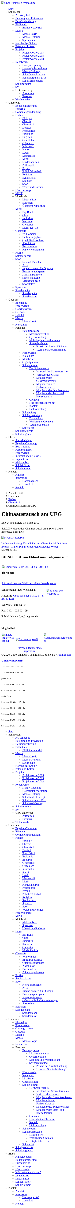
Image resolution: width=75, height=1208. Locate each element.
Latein (25, 152)
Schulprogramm (24, 434)
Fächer (19, 115)
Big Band (27, 212)
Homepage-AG (30, 480)
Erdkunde (27, 133)
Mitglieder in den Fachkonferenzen (45, 386)
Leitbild (19, 315)
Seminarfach (29, 177)
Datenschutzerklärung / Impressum (29, 649)
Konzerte (27, 221)
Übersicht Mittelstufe (33, 205)
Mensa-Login (29, 33)
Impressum (21, 477)
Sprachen (27, 202)
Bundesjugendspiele (33, 271)
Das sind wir (36, 418)
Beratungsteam (30, 330)
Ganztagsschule (24, 308)
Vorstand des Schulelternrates (52, 371)
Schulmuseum (23, 83)
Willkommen (29, 233)
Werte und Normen (32, 187)
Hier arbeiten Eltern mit (42, 402)
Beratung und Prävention (29, 18)
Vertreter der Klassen (47, 374)
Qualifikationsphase (33, 240)
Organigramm (30, 362)
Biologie (27, 118)
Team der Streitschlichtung (51, 349)
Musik (25, 158)
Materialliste (22, 462)
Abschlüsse (28, 243)
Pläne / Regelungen (33, 249)
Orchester (27, 224)
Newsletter (21, 324)
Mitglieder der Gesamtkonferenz (46, 379)
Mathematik (28, 155)
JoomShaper (64, 654)
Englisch (27, 136)
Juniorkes (27, 218)
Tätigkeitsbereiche (39, 424)
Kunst (25, 149)
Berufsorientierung (25, 21)
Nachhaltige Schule (26, 43)
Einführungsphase (32, 237)
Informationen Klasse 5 (28, 455)
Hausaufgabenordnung (34, 68)
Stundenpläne (22, 290)
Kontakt (33, 405)
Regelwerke (22, 61)
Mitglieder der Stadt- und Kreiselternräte (50, 395)
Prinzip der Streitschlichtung (51, 346)
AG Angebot (22, 15)
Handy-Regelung (31, 65)
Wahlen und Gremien (41, 421)
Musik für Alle (30, 227)
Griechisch (28, 143)
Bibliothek (21, 24)
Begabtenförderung (26, 105)
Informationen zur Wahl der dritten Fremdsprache (29, 583)
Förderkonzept (23, 190)
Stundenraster (29, 296)
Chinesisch (28, 124)
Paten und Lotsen (25, 46)
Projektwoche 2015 (33, 55)
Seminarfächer (23, 255)
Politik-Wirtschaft (32, 171)
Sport (25, 183)
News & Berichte (32, 262)
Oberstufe (20, 230)
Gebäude (20, 312)
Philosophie (28, 165)
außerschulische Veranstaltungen (31, 279)
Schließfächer (22, 465)
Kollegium (28, 355)
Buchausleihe (29, 246)
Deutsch (26, 127)
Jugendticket (22, 459)
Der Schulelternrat (39, 368)
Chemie (26, 121)
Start (10, 8)
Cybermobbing (37, 337)
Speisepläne (28, 40)
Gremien (34, 399)
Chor (25, 215)
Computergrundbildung (28, 111)
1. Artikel (27, 484)
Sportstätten (28, 283)
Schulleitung (29, 412)
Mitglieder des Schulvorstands (52, 390)
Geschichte (28, 140)
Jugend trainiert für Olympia (37, 268)
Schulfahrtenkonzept (33, 74)
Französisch (28, 130)
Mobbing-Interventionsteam (44, 340)
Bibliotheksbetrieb (32, 27)
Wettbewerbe (22, 99)
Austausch (28, 93)
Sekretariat (28, 427)
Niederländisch (30, 162)
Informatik (28, 146)
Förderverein (22, 305)
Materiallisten (29, 199)
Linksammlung (37, 409)
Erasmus (27, 96)
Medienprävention (39, 333)
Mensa (19, 30)
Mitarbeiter (28, 359)
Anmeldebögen (23, 440)
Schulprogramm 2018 (34, 77)
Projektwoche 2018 (33, 58)
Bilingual (20, 108)
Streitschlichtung (38, 343)
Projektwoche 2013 (33, 52)
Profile (19, 252)
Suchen (5, 549)
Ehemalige (21, 302)
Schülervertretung (32, 415)
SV (17, 86)
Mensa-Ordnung (31, 36)
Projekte (19, 49)
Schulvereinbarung (32, 80)
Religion (27, 174)
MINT (18, 193)
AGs (25, 265)
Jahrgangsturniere (32, 274)
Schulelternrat (30, 365)
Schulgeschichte (24, 430)
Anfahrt (19, 474)
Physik (26, 168)
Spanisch (27, 180)
